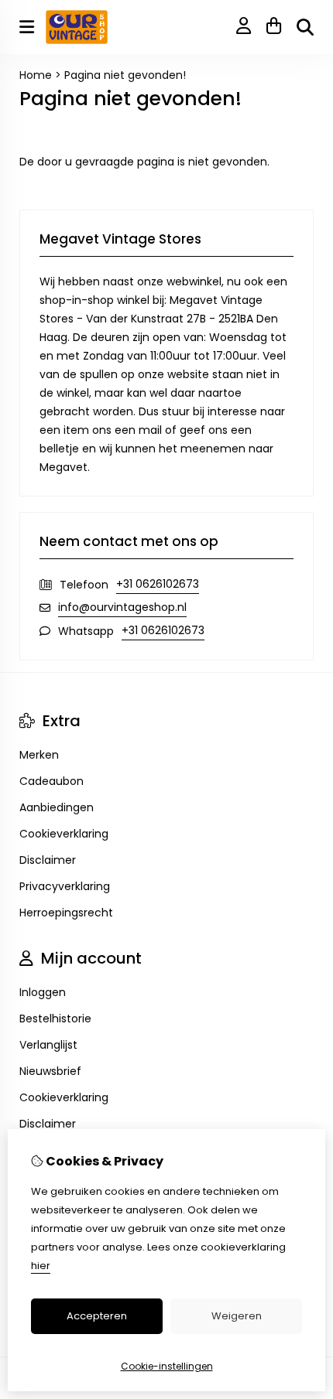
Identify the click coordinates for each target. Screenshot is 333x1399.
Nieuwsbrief (50, 1071)
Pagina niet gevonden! (125, 75)
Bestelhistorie (55, 1018)
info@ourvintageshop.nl (122, 607)
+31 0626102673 (157, 584)
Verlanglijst (48, 1045)
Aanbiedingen (56, 807)
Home (35, 75)
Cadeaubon (51, 781)
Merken (39, 755)
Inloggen (42, 992)
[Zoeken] (305, 27)
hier (40, 1265)
